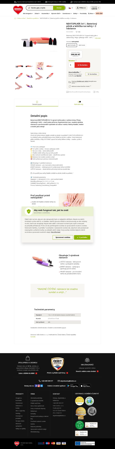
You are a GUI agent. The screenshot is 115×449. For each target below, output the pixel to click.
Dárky (75, 13)
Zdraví (37, 13)
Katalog (18, 413)
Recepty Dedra (20, 421)
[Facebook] (36, 386)
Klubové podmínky (36, 426)
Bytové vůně (55, 13)
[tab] (37, 103)
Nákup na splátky (21, 428)
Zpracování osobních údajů (38, 429)
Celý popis (98, 38)
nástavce (82, 45)
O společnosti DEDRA (37, 400)
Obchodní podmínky (36, 398)
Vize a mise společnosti (37, 406)
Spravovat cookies (63, 237)
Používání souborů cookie (38, 421)
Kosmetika (45, 13)
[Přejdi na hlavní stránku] (18, 10)
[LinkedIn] (41, 386)
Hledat (59, 8)
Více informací (55, 232)
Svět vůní (99, 13)
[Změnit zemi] (70, 8)
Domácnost (66, 13)
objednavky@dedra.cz (68, 381)
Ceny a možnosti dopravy (38, 408)
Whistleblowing (35, 432)
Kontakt (33, 337)
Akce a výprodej (20, 411)
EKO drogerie (27, 13)
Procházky (83, 13)
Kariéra (33, 424)
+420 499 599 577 (47, 381)
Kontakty (33, 414)
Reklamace (34, 411)
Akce (91, 13)
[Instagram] (38, 386)
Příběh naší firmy (35, 403)
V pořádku (83, 237)
